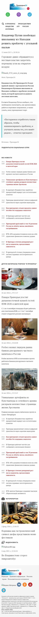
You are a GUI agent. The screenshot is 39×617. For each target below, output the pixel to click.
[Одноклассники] (25, 584)
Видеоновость (12, 542)
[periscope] (4, 590)
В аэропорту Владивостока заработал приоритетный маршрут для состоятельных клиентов (21, 192)
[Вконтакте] (19, 584)
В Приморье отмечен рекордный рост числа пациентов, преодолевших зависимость (19, 244)
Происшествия (24, 24)
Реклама (29, 576)
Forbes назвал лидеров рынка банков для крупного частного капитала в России (17, 350)
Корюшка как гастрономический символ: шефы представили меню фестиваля (19, 534)
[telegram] (30, 14)
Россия (25, 26)
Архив (4, 579)
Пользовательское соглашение (18, 579)
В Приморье (10, 24)
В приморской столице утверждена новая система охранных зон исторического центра (20, 254)
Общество (9, 26)
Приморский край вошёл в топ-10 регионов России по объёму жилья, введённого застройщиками (21, 226)
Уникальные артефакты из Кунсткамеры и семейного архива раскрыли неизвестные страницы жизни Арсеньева (21, 182)
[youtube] (30, 584)
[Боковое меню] (3, 24)
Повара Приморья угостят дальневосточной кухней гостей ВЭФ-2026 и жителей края (21, 164)
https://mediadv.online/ (7, 609)
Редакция (5, 576)
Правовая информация (17, 576)
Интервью (9, 29)
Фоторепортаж (12, 499)
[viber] (19, 14)
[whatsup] (8, 14)
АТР (18, 26)
